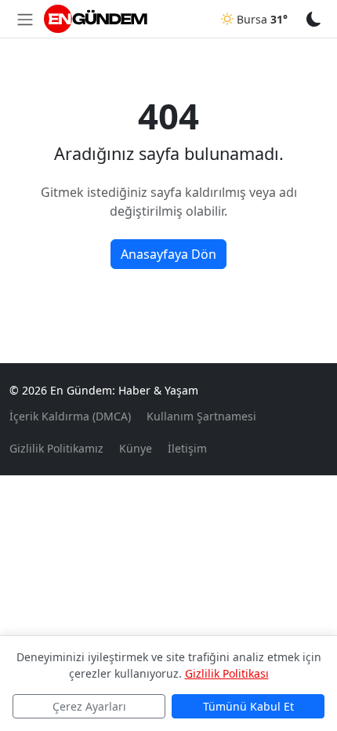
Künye (135, 448)
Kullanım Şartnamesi (201, 416)
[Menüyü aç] (25, 18)
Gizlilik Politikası (227, 673)
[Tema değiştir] (313, 18)
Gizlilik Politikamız (56, 448)
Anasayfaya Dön (168, 254)
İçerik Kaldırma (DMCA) (70, 416)
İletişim (187, 448)
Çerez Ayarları (89, 706)
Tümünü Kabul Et (248, 706)
